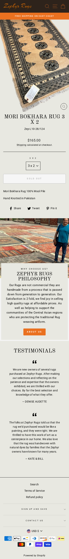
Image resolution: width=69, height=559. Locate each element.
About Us (34, 332)
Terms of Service (34, 490)
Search (34, 484)
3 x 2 (33, 158)
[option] (34, 16)
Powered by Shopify (34, 555)
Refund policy (34, 497)
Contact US (34, 520)
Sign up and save (34, 509)
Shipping (21, 145)
